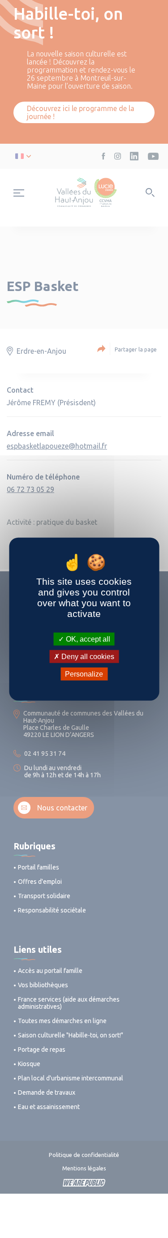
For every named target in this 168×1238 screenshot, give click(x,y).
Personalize (84, 674)
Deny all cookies (87, 656)
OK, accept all (87, 639)
